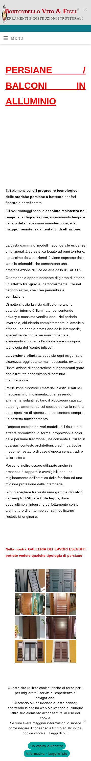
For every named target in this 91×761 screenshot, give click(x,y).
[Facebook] (77, 10)
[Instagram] (84, 10)
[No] (84, 721)
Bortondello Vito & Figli (41, 11)
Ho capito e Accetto (46, 746)
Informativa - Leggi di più (46, 753)
